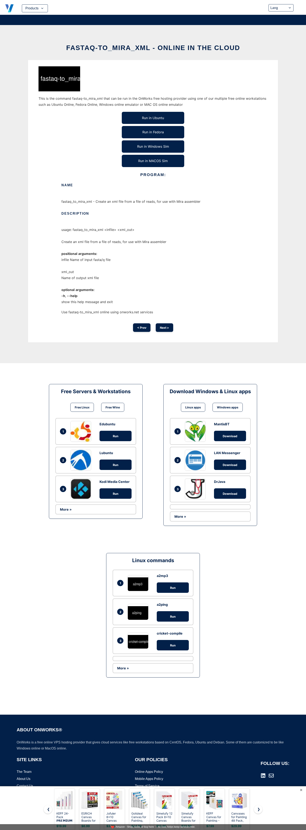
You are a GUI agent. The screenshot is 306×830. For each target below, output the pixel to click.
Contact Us (25, 786)
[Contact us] (271, 775)
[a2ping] (139, 612)
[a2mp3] (139, 583)
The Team (24, 771)
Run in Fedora (153, 132)
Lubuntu (106, 453)
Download (230, 436)
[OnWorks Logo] (9, 8)
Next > (164, 327)
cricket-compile (170, 633)
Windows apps (227, 407)
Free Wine (113, 407)
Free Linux (82, 407)
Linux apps (193, 407)
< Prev (141, 327)
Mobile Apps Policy (149, 779)
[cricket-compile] (139, 641)
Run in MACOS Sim (153, 161)
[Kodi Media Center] (81, 489)
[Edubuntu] (81, 431)
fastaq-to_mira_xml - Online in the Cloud (153, 48)
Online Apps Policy (149, 771)
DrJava (219, 482)
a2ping (162, 604)
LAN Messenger (227, 453)
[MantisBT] (196, 431)
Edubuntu (107, 424)
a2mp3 (162, 576)
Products (32, 8)
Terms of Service (147, 786)
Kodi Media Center (115, 482)
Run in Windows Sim (153, 146)
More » (66, 509)
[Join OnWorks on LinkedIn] (263, 775)
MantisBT (222, 424)
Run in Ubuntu (153, 118)
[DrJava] (196, 489)
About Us (23, 779)
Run (115, 436)
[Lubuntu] (81, 460)
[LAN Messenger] (196, 460)
